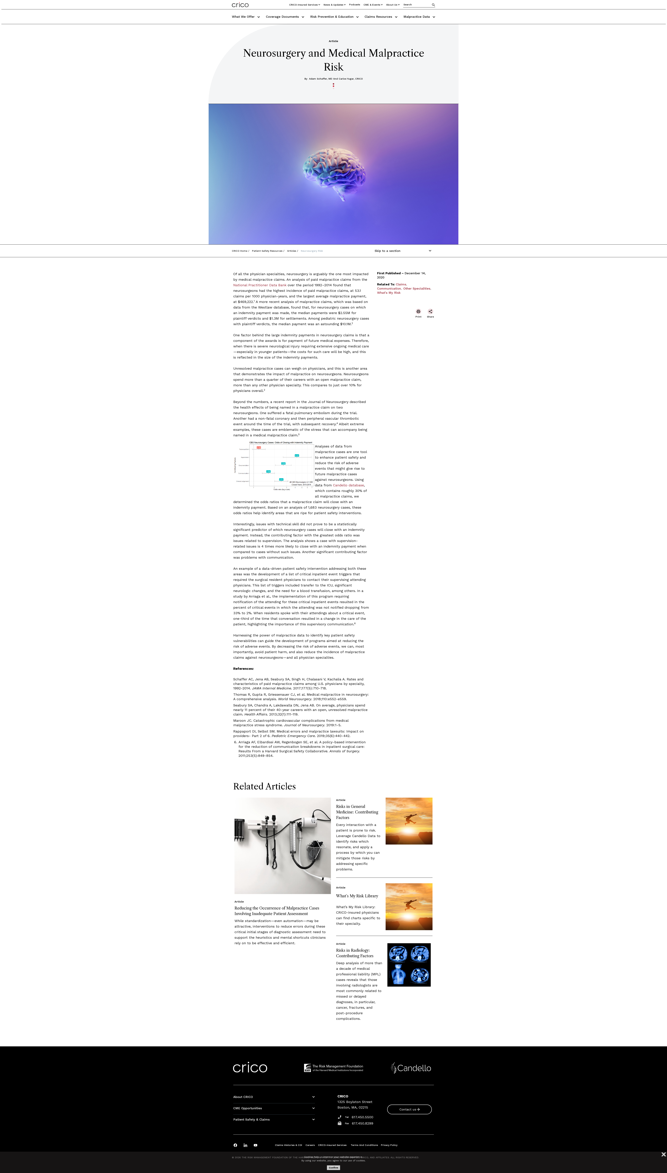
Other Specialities (416, 288)
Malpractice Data (417, 16)
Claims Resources (379, 16)
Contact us (407, 1109)
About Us (391, 4)
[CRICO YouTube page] (255, 1145)
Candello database (348, 485)
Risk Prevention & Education (332, 16)
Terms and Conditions (364, 1145)
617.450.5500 (362, 1117)
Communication (389, 288)
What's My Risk (389, 292)
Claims (401, 284)
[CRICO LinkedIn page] (245, 1145)
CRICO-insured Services (303, 4)
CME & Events (372, 4)
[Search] (433, 5)
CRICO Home (239, 250)
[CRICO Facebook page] (235, 1145)
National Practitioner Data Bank (259, 285)
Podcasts (354, 4)
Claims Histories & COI (288, 1145)
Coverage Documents (283, 16)
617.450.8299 (362, 1123)
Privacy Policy (389, 1145)
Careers (310, 1145)
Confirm (333, 1167)
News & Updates (333, 4)
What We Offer (244, 16)
